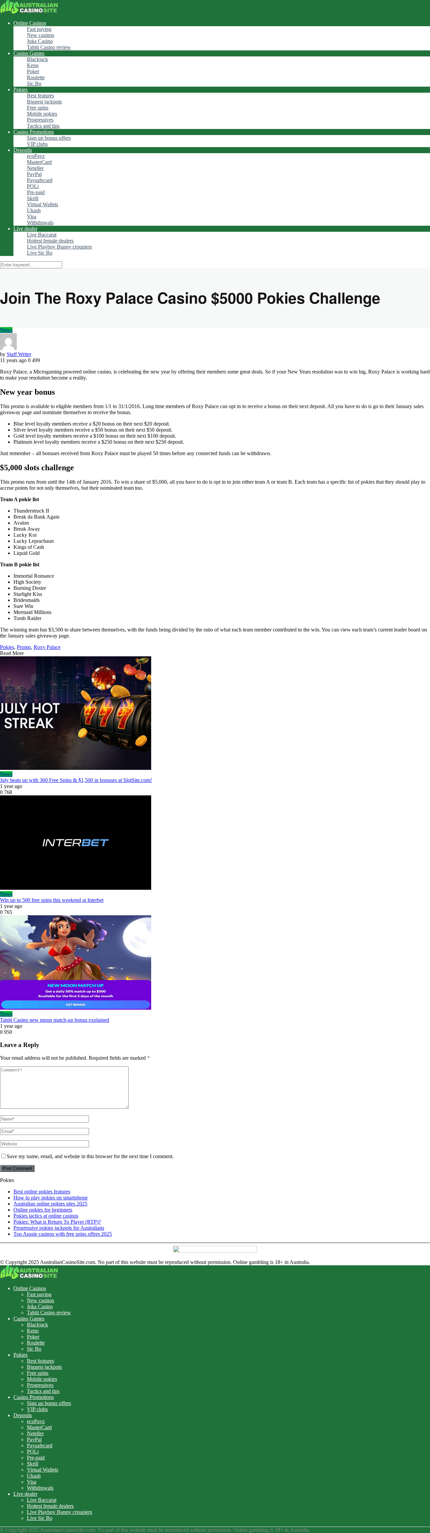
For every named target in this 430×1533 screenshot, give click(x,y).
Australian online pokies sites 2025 (50, 1204)
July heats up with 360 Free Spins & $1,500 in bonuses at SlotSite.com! (76, 780)
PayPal (34, 174)
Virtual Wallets (42, 204)
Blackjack (37, 59)
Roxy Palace (47, 647)
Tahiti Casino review (49, 47)
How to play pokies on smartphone (50, 1197)
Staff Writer (19, 354)
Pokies (20, 89)
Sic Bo (34, 83)
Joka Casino (40, 41)
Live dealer (25, 228)
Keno (33, 65)
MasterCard (39, 162)
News (6, 330)
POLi (33, 186)
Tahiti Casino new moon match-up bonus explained (54, 1020)
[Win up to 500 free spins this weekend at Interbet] (215, 843)
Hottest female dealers (50, 241)
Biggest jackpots (44, 101)
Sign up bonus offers (49, 138)
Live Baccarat (41, 234)
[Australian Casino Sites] (29, 11)
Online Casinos (29, 23)
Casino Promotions (33, 132)
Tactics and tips (43, 126)
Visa (31, 216)
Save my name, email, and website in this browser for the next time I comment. (90, 1156)
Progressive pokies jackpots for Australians (58, 1228)
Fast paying (39, 29)
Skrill (32, 198)
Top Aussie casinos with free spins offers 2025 (62, 1234)
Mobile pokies (42, 114)
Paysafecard (39, 180)
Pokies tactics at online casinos (45, 1216)
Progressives (40, 120)
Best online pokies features (41, 1191)
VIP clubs (37, 144)
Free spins (37, 108)
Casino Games (28, 53)
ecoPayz (36, 156)
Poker (33, 71)
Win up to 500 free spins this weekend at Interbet (51, 900)
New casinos (40, 35)
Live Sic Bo (39, 253)
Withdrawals (40, 222)
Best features (40, 95)
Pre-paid (36, 192)
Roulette (36, 77)
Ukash (34, 210)
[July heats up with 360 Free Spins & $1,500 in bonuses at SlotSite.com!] (215, 713)
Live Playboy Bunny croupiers (59, 247)
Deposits (22, 150)
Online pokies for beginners (42, 1210)
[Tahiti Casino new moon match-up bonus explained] (215, 963)
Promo (24, 647)
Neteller (35, 168)
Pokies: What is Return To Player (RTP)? (57, 1222)
